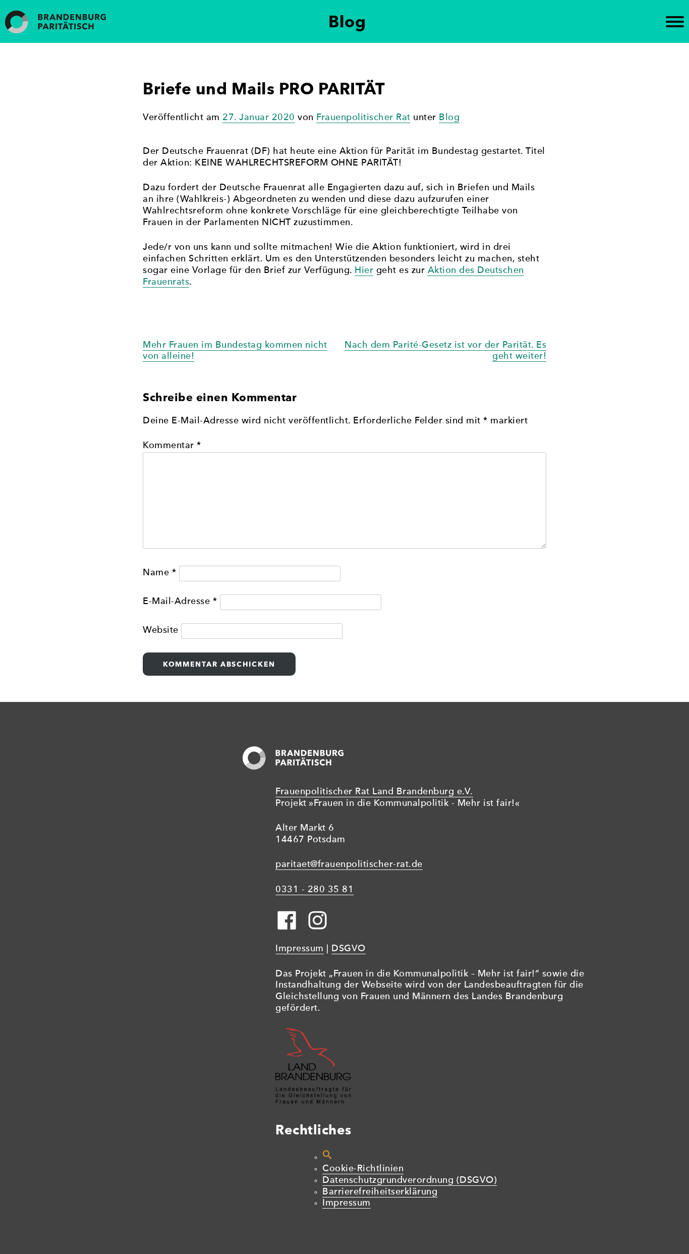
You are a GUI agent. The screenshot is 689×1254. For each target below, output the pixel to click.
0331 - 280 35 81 (314, 890)
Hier (364, 270)
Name (159, 573)
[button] (327, 1157)
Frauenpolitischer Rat (363, 118)
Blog (449, 118)
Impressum (299, 949)
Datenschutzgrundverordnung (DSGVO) (409, 1180)
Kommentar (172, 446)
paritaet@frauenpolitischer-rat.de (349, 864)
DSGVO (348, 949)
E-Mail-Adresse (180, 601)
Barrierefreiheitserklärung (379, 1192)
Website (161, 630)
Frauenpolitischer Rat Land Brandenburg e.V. (374, 792)
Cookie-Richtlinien (363, 1169)
